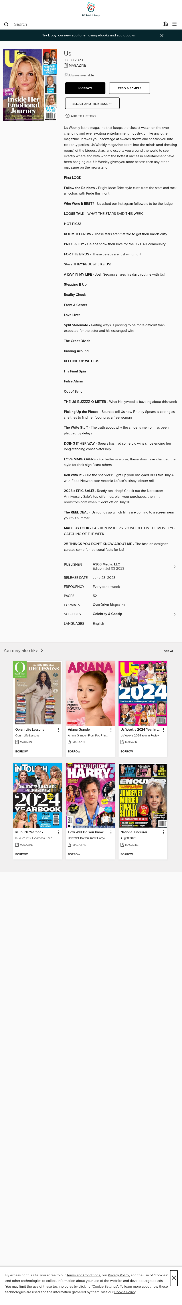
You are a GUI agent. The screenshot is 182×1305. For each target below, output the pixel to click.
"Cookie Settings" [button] (104, 1286)
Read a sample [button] (129, 88)
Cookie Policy (124, 1292)
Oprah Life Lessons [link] (29, 730)
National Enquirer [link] (134, 832)
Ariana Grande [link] (79, 730)
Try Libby (49, 35)
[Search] (6, 24)
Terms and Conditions (83, 1275)
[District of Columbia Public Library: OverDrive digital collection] (91, 9)
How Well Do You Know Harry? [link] (88, 832)
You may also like (21, 651)
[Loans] (165, 25)
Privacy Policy (118, 1275)
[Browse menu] (174, 24)
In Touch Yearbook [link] (29, 832)
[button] (85, 88)
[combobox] (81, 24)
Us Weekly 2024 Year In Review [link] (141, 730)
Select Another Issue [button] (91, 104)
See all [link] (169, 651)
